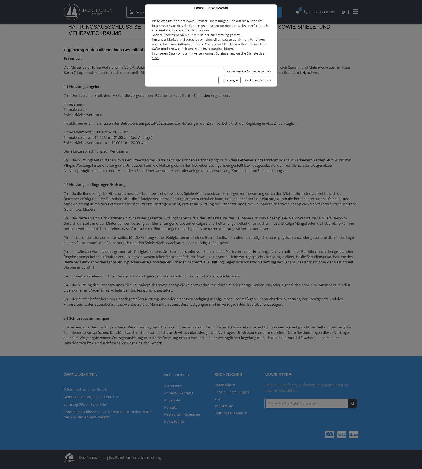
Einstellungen (229, 80)
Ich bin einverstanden (257, 80)
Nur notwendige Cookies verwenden (248, 71)
